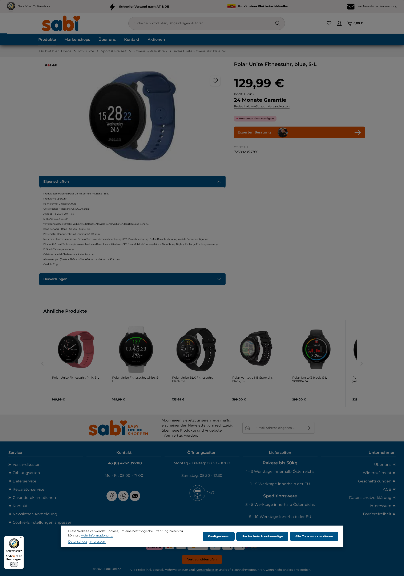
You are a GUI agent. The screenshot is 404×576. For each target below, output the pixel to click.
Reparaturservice (28, 489)
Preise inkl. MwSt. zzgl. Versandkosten (262, 106)
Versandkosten (27, 464)
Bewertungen (55, 279)
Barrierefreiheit (377, 514)
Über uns (382, 464)
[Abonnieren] (309, 428)
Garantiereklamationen (34, 497)
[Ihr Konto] (339, 23)
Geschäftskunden (374, 481)
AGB (387, 489)
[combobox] (202, 23)
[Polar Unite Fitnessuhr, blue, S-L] (132, 116)
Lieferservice (24, 481)
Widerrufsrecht (377, 472)
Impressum (380, 505)
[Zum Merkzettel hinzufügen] (215, 81)
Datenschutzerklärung (370, 497)
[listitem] (76, 363)
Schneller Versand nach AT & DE (144, 6)
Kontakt (20, 505)
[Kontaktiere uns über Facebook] (111, 495)
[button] (42, 363)
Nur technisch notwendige (262, 536)
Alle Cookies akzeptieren (314, 536)
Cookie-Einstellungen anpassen (42, 522)
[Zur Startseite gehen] (60, 23)
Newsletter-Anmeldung (35, 514)
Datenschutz (77, 541)
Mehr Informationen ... (97, 535)
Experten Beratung (254, 132)
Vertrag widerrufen (202, 559)
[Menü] (21, 538)
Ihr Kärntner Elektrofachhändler (263, 6)
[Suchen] (277, 23)
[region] (132, 116)
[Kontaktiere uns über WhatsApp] (123, 495)
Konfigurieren (218, 536)
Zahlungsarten (26, 472)
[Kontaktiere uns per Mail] (135, 495)
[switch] (14, 564)
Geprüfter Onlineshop (34, 6)
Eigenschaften (56, 182)
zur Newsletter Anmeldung (377, 6)
